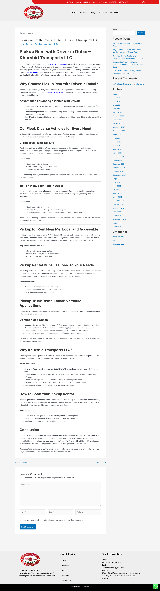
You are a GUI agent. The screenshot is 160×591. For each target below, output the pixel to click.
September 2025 (119, 131)
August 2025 (117, 135)
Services (83, 13)
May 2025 (116, 146)
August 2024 (118, 179)
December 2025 (119, 123)
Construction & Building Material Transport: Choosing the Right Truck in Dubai (128, 64)
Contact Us (115, 13)
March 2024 (117, 197)
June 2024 (117, 186)
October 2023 (118, 215)
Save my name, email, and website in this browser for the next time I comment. (53, 520)
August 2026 (117, 94)
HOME (74, 13)
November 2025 (119, 127)
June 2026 (117, 101)
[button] (84, 12)
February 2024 (118, 201)
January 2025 (118, 160)
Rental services (41, 44)
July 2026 (116, 98)
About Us (103, 13)
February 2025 (118, 157)
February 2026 (118, 116)
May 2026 (116, 105)
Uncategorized (118, 244)
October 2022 (118, 226)
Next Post (101, 462)
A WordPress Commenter (122, 84)
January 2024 (118, 204)
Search (115, 29)
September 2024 (119, 175)
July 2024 (116, 182)
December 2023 (119, 208)
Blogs (93, 13)
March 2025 (117, 153)
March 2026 (117, 112)
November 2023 (119, 212)
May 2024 (116, 190)
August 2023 (118, 223)
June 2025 (117, 142)
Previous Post (21, 462)
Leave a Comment (26, 44)
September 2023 (119, 219)
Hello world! (139, 84)
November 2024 (119, 168)
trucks (50, 44)
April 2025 (117, 149)
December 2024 (119, 164)
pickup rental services (58, 64)
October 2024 (118, 171)
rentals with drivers (55, 92)
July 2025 (116, 138)
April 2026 (117, 109)
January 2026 (118, 120)
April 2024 (117, 193)
